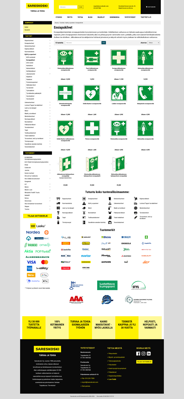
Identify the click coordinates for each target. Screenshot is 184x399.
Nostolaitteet (28, 122)
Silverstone (28, 201)
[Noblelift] (146, 256)
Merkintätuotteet (30, 116)
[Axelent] (86, 237)
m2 (26, 184)
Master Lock (28, 190)
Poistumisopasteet (32, 82)
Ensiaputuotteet (29, 43)
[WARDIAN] (86, 268)
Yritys (69, 17)
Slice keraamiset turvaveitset (33, 204)
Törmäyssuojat (29, 141)
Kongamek (28, 181)
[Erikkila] (126, 243)
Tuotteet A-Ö (146, 17)
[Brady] (126, 237)
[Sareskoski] (86, 262)
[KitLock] (106, 249)
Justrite (27, 170)
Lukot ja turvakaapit (30, 108)
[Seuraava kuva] (73, 58)
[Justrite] (66, 249)
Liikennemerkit (30, 74)
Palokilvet (29, 79)
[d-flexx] (86, 243)
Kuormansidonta (29, 52)
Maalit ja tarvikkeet (30, 113)
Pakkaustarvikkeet (30, 125)
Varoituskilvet (30, 96)
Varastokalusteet (30, 147)
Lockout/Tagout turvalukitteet (33, 105)
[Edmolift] (106, 243)
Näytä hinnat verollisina (126, 8)
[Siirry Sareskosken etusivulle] (37, 7)
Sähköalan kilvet (31, 85)
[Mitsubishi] (126, 256)
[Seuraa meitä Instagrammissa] (143, 353)
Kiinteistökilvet (30, 68)
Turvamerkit (29, 88)
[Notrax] (66, 262)
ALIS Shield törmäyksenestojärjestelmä (36, 162)
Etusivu (59, 17)
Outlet (26, 27)
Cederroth (28, 167)
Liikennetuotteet (29, 102)
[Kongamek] (126, 249)
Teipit (26, 130)
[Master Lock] (106, 256)
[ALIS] (66, 237)
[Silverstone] (106, 262)
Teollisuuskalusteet (30, 133)
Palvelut (101, 17)
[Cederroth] (146, 237)
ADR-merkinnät (30, 57)
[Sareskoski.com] (47, 352)
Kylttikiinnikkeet (31, 71)
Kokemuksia (114, 17)
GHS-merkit (29, 63)
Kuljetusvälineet (29, 49)
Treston (27, 209)
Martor (27, 187)
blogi (90, 17)
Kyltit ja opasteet (30, 54)
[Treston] (66, 268)
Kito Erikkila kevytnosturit (32, 179)
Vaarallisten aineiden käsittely (33, 144)
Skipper (27, 206)
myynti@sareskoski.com (101, 6)
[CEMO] (66, 243)
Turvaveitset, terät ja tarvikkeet (34, 138)
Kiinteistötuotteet (30, 46)
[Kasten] (86, 249)
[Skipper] (126, 262)
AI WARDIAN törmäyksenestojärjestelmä (33, 158)
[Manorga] (66, 256)
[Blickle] (106, 237)
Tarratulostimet (29, 127)
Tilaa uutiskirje (38, 216)
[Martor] (86, 256)
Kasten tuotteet (29, 173)
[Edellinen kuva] (58, 58)
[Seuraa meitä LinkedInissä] (149, 353)
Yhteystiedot (130, 17)
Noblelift (27, 195)
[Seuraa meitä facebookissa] (138, 353)
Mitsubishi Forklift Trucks (32, 192)
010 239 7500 (97, 8)
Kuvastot (27, 30)
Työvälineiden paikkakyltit (33, 93)
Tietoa (80, 17)
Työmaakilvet (30, 90)
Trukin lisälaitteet (30, 136)
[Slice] (146, 262)
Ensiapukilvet (30, 60)
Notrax (27, 198)
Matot (26, 111)
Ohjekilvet (29, 77)
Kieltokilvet (29, 65)
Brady (26, 165)
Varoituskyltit (30, 99)
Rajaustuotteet (29, 40)
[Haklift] (146, 243)
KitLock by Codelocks (31, 176)
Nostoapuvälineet (30, 119)
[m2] (146, 249)
